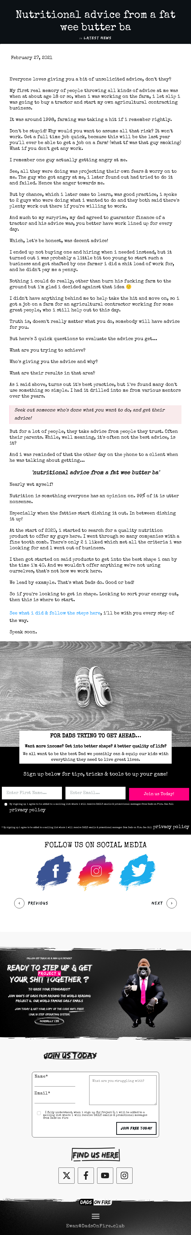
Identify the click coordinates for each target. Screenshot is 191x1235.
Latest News (98, 38)
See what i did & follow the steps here (55, 613)
